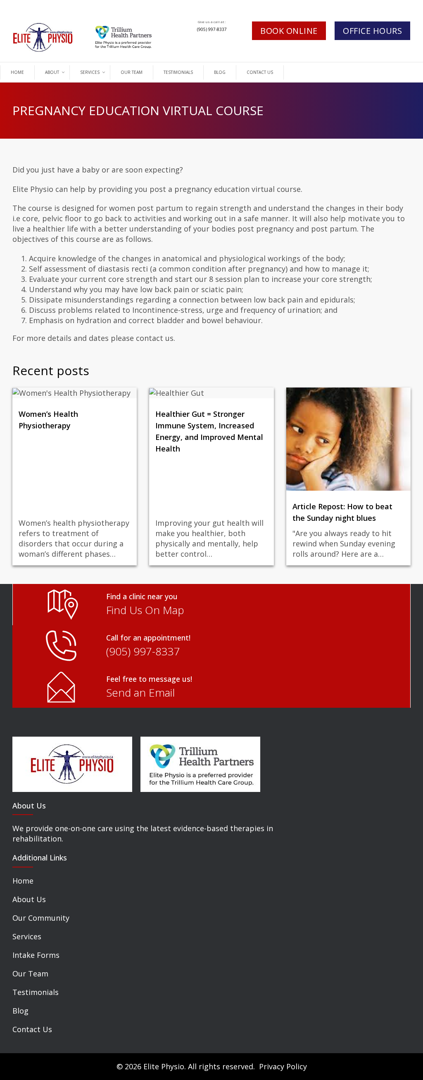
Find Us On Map (145, 610)
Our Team (30, 973)
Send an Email (140, 692)
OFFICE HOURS (372, 30)
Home (22, 881)
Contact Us (32, 1029)
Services (26, 936)
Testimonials (35, 992)
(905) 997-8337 (212, 29)
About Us (29, 899)
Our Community (40, 918)
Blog (20, 1011)
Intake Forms (35, 955)
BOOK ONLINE (289, 30)
